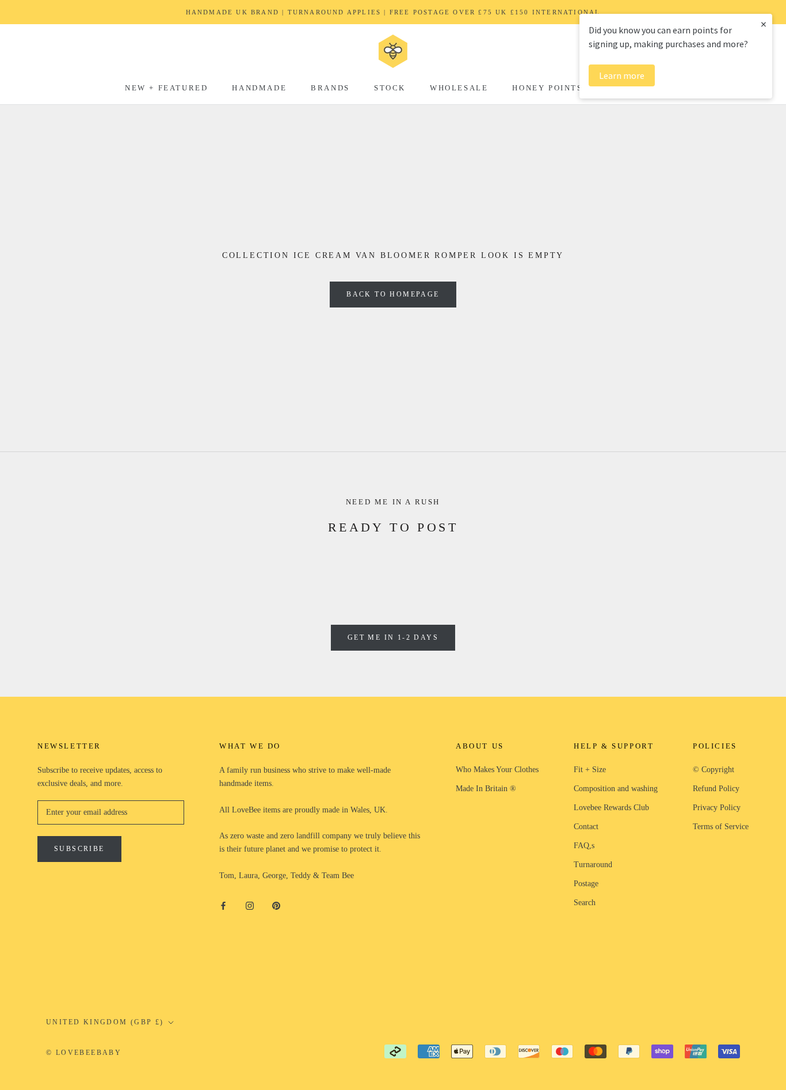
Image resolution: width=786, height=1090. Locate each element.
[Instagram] (250, 905)
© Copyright (713, 769)
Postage (586, 883)
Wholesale (459, 87)
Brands (330, 87)
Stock (390, 87)
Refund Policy (716, 788)
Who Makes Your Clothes (497, 769)
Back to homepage (392, 294)
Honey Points (547, 87)
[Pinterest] (276, 905)
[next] (750, 566)
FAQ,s (584, 845)
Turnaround (593, 864)
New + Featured (166, 87)
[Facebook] (223, 905)
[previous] (36, 566)
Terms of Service (721, 826)
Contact (586, 826)
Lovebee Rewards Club (611, 807)
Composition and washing (616, 788)
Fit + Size (590, 769)
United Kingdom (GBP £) (105, 1022)
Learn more (621, 75)
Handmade (259, 87)
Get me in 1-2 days (393, 637)
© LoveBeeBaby (83, 1053)
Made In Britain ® (486, 788)
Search (585, 902)
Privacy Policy (717, 807)
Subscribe (79, 849)
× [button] (763, 24)
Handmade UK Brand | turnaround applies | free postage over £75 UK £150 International (393, 12)
